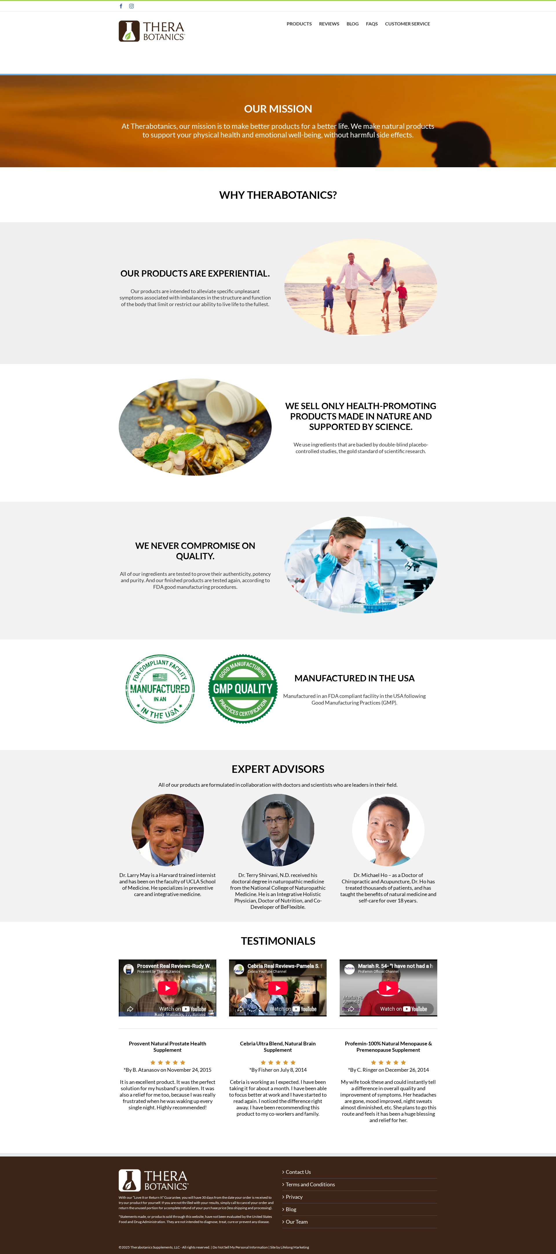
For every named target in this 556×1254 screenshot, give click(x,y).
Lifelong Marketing (295, 1247)
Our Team (297, 1222)
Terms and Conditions (310, 1184)
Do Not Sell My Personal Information (240, 1247)
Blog (291, 1209)
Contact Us (298, 1172)
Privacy (294, 1197)
